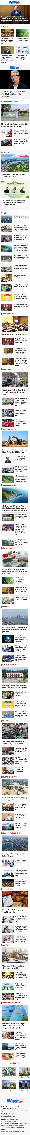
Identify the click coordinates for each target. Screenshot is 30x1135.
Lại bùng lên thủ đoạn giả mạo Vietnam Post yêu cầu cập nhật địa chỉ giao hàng (20, 296)
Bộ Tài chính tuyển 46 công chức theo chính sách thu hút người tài (21, 57)
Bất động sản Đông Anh (7, 1090)
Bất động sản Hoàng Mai (24, 1090)
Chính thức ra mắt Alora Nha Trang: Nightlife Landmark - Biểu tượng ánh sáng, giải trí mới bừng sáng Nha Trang (14, 508)
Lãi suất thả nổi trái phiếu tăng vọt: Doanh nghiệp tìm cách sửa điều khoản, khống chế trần (15, 571)
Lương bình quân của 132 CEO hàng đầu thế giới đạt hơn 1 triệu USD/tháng (14, 94)
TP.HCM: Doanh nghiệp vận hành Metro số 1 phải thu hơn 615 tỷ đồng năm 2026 (21, 237)
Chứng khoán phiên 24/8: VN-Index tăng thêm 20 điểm (22, 40)
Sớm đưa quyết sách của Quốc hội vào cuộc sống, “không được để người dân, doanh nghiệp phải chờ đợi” (21, 362)
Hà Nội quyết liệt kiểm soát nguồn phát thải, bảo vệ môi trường (20, 815)
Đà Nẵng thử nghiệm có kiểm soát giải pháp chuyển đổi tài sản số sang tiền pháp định (14, 629)
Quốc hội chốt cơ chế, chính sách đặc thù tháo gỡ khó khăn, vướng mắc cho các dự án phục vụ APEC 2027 (7, 59)
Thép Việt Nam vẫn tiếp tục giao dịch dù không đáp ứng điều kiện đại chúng (21, 141)
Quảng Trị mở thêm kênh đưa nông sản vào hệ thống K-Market (21, 769)
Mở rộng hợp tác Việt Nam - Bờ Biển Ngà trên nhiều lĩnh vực (21, 306)
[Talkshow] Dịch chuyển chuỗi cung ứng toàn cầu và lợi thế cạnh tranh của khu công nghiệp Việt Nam (14, 202)
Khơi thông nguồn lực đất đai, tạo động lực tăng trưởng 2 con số (20, 458)
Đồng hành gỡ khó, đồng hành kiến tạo (14, 335)
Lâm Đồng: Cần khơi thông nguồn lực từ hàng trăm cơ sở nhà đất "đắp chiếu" (21, 257)
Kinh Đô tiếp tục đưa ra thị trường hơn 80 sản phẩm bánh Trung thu (21, 1055)
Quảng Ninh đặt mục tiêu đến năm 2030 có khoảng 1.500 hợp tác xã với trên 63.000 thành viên (21, 402)
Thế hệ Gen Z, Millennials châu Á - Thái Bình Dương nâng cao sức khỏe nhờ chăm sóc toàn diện (21, 1036)
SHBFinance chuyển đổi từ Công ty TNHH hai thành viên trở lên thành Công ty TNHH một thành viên (13, 1026)
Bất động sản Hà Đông (24, 1077)
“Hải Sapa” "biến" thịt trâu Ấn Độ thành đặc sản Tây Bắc (20, 693)
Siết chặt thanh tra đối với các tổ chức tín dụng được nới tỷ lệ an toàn (21, 589)
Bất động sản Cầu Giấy (7, 1077)
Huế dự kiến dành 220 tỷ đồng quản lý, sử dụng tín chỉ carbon (21, 825)
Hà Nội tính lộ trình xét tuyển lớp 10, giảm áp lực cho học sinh (20, 985)
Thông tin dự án (15, 1063)
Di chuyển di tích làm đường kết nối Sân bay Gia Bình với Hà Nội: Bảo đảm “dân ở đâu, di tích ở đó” (21, 976)
